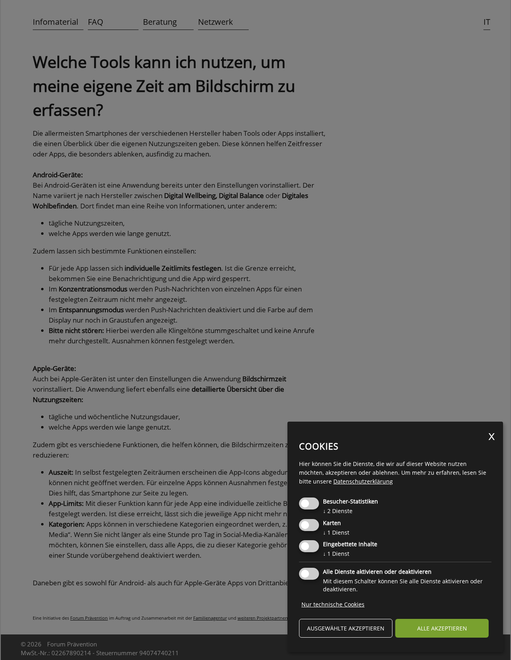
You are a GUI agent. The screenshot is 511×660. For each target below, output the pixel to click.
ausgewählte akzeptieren (345, 628)
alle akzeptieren (442, 628)
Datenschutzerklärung (363, 481)
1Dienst (336, 532)
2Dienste (338, 511)
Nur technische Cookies (332, 604)
